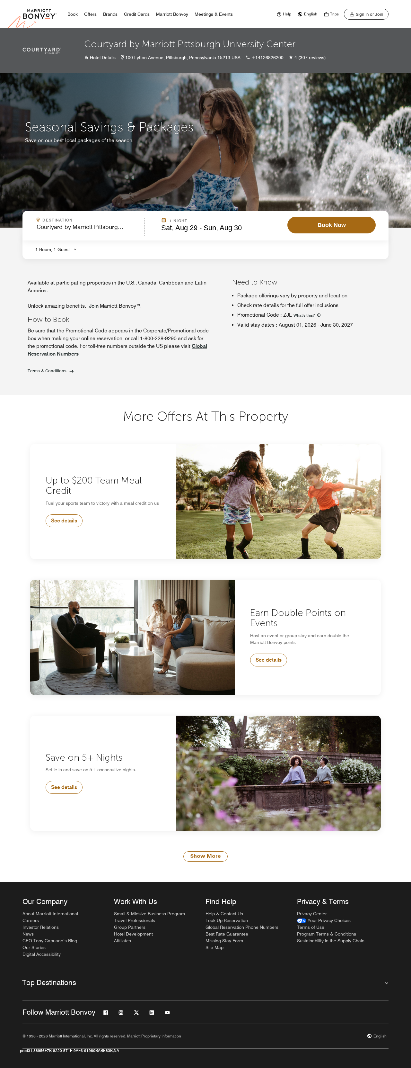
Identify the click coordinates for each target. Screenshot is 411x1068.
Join (94, 306)
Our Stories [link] (34, 947)
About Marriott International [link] (50, 913)
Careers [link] (30, 920)
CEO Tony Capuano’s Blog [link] (49, 940)
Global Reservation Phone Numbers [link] (242, 927)
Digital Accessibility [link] (41, 954)
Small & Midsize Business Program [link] (149, 913)
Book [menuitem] (72, 14)
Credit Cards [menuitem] (137, 14)
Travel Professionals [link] (134, 920)
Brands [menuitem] (110, 14)
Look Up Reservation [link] (227, 920)
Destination (85, 220)
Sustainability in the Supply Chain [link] (330, 940)
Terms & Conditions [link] (47, 370)
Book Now (332, 225)
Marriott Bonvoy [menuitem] (172, 14)
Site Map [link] (214, 947)
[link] (283, 14)
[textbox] (89, 229)
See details (64, 521)
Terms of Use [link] (310, 927)
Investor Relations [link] (40, 927)
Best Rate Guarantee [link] (227, 934)
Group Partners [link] (129, 927)
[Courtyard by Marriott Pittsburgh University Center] (41, 51)
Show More (205, 856)
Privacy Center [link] (312, 913)
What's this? (304, 315)
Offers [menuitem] (90, 14)
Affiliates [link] (122, 940)
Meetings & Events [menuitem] (214, 14)
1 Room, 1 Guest (52, 249)
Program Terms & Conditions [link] (326, 934)
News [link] (28, 934)
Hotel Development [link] (133, 934)
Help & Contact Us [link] (224, 913)
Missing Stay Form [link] (224, 940)
